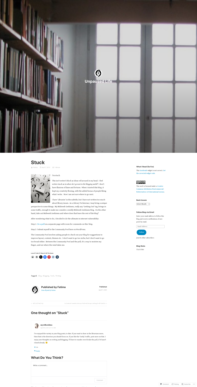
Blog (40, 276)
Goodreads (143, 171)
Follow (141, 232)
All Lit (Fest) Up (37, 303)
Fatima (35, 167)
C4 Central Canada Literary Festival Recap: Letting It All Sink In (84, 303)
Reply (38, 351)
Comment (100, 380)
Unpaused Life (98, 81)
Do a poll (41, 224)
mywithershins (46, 325)
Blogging (46, 276)
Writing (58, 276)
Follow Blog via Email (145, 212)
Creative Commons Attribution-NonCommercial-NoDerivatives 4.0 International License (150, 189)
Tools (52, 276)
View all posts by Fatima (48, 290)
